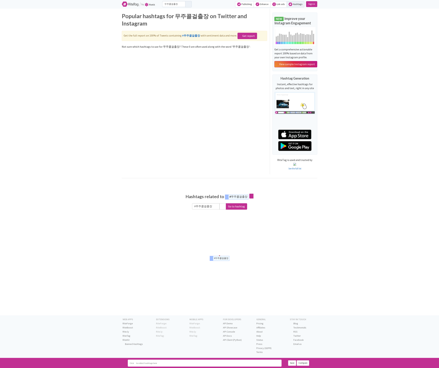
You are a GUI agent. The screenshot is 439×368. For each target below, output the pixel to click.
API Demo (228, 323)
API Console (229, 331)
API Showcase (230, 327)
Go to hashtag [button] (236, 206)
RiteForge (128, 323)
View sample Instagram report (297, 64)
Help (258, 335)
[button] (223, 206)
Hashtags (297, 4)
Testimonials (299, 327)
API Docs (227, 335)
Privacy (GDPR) (263, 348)
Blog (295, 323)
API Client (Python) (232, 339)
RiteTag (126, 335)
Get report (248, 36)
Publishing (246, 4)
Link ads (280, 4)
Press (259, 344)
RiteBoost (128, 327)
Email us (297, 344)
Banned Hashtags (133, 344)
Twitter (297, 335)
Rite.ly (126, 331)
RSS (295, 331)
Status (259, 339)
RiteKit (126, 339)
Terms (259, 352)
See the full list (294, 168)
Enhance (264, 4)
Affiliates (260, 327)
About (259, 331)
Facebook (298, 339)
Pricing (259, 323)
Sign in (311, 3)
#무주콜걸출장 (238, 196)
